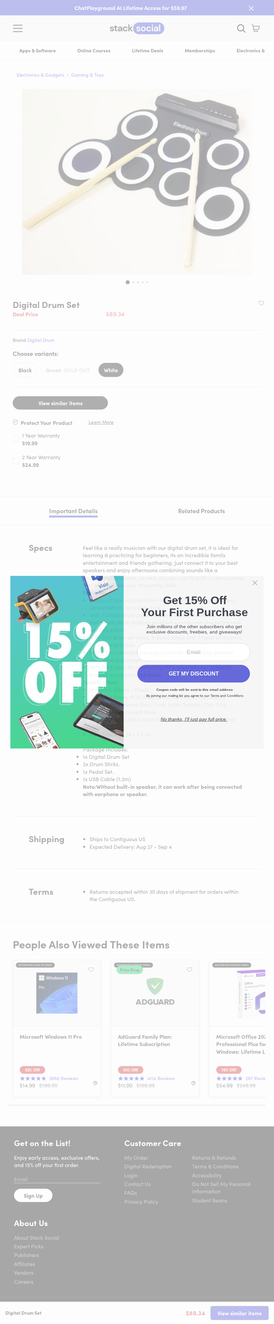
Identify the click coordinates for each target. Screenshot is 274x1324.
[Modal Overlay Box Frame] (137, 662)
